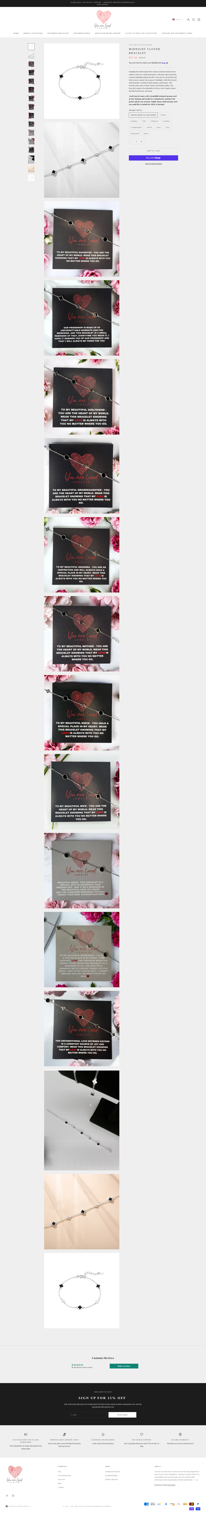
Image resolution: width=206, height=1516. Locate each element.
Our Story (61, 1479)
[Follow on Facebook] (7, 1495)
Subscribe (122, 1415)
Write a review (124, 1366)
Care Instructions (64, 1475)
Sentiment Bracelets (58, 33)
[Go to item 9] (31, 115)
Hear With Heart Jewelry (108, 33)
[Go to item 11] (31, 132)
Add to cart (153, 151)
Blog (59, 1483)
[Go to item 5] (31, 81)
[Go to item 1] (31, 46)
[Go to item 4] (31, 72)
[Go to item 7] (31, 98)
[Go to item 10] (31, 124)
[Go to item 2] (31, 55)
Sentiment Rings (82, 33)
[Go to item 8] (31, 107)
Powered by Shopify (102, 1506)
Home (16, 33)
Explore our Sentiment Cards (177, 33)
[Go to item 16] (31, 178)
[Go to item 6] (31, 89)
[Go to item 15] (31, 169)
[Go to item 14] (31, 159)
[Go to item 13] (31, 150)
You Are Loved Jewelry (140, 45)
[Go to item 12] (31, 141)
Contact (61, 1487)
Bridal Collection (33, 33)
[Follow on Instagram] (13, 1495)
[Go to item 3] (31, 64)
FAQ (59, 1471)
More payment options (153, 163)
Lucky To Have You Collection (141, 33)
